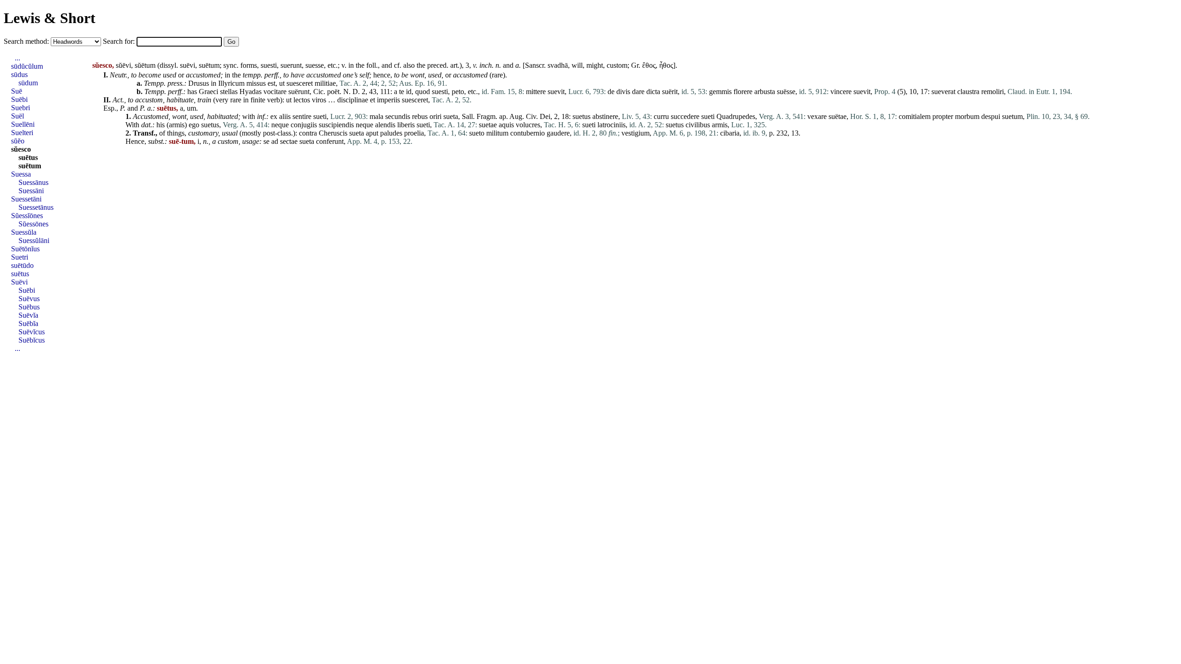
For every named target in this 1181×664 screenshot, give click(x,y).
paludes (391, 133)
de (611, 91)
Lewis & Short (49, 18)
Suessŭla (23, 232)
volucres (528, 125)
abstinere (605, 116)
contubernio (527, 133)
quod (422, 91)
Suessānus (33, 182)
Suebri (20, 108)
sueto (476, 133)
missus (256, 83)
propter (942, 116)
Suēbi (19, 99)
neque (280, 125)
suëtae (838, 116)
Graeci (208, 91)
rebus (420, 116)
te (401, 91)
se (266, 141)
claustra (968, 91)
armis (177, 125)
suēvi (187, 65)
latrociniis (611, 125)
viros (319, 100)
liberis (406, 125)
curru (661, 116)
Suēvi (19, 282)
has (192, 91)
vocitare (274, 91)
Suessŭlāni (33, 240)
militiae (325, 83)
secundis (397, 116)
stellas (229, 91)
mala (376, 116)
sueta (450, 116)
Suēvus (29, 298)
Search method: (27, 41)
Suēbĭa (28, 323)
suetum (1012, 116)
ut (282, 83)
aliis (285, 116)
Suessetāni (26, 199)
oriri (435, 116)
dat (145, 125)
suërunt (299, 91)
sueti (320, 116)
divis (623, 91)
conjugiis (304, 125)
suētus (28, 157)
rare (497, 75)
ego (194, 125)
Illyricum (231, 83)
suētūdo (22, 265)
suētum (209, 65)
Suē (16, 91)
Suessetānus (36, 207)
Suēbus (29, 307)
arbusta (764, 91)
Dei (545, 116)
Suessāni (31, 191)
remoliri (992, 91)
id (409, 91)
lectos (301, 100)
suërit (670, 91)
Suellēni (23, 124)
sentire (301, 116)
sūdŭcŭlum (27, 66)
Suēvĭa (28, 315)
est (271, 83)
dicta (653, 91)
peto (458, 91)
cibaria (730, 133)
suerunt (291, 65)
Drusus (198, 83)
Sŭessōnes (33, 224)
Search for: (120, 41)
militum (497, 133)
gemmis (720, 91)
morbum (967, 116)
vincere (841, 91)
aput (372, 133)
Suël (17, 116)
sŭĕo (17, 141)
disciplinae (352, 100)
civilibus (698, 125)
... (17, 58)
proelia (414, 133)
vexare (817, 116)
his (160, 125)
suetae (488, 125)
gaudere (558, 133)
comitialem (914, 116)
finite (258, 100)
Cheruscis (333, 133)
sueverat (943, 91)
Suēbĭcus (31, 340)
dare (638, 91)
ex (273, 116)
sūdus (19, 74)
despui (990, 116)
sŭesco (21, 149)
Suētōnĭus (25, 249)
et (372, 100)
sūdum (28, 83)
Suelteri (22, 132)
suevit (556, 91)
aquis (506, 125)
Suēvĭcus (31, 332)
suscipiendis (336, 125)
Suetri (19, 257)
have (297, 75)
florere (743, 91)
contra (308, 133)
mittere (536, 91)
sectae (289, 141)
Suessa (21, 174)
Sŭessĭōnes (27, 215)
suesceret (299, 83)
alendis (385, 125)
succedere (685, 116)
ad (274, 141)
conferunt (330, 141)
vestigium (635, 133)
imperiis (388, 100)
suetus (581, 116)
